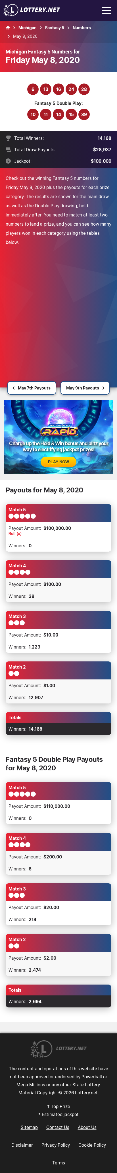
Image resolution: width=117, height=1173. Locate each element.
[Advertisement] (58, 308)
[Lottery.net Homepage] (8, 28)
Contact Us (57, 1127)
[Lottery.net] (31, 14)
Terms (58, 1163)
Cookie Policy (92, 1145)
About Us (87, 1127)
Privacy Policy (55, 1145)
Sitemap (29, 1127)
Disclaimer (22, 1145)
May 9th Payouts (82, 388)
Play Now (58, 462)
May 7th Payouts (34, 388)
